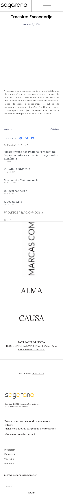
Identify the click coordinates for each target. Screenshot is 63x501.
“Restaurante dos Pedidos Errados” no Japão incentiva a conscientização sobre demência (31, 155)
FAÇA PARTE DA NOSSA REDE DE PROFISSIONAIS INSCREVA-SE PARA (31, 346)
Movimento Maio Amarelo (21, 180)
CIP (9, 219)
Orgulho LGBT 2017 (17, 169)
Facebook (9, 454)
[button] (21, 138)
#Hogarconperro (15, 191)
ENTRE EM (31, 373)
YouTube (9, 458)
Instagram (9, 449)
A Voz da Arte (13, 201)
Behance (9, 463)
